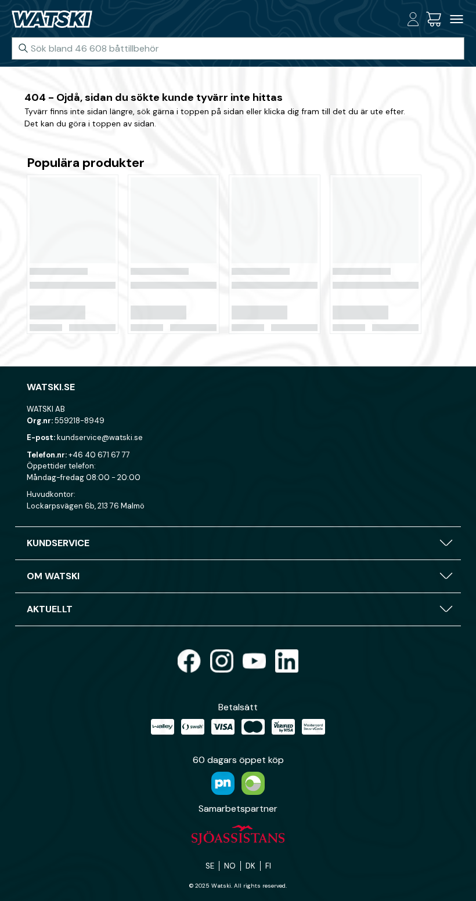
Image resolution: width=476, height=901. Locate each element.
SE (209, 866)
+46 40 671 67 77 (99, 455)
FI (268, 866)
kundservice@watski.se (100, 437)
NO (230, 866)
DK (250, 866)
